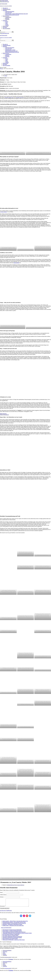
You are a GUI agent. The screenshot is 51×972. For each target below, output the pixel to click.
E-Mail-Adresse (3, 894)
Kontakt (4, 953)
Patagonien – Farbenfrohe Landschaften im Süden (12, 924)
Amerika (7, 24)
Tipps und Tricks (8, 12)
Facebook (11, 959)
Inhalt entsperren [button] (3, 413)
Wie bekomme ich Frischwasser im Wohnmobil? (11, 929)
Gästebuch (5, 955)
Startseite (1, 68)
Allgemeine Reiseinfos (9, 11)
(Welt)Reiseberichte (6, 9)
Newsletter (5, 27)
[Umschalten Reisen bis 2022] (21, 53)
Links (4, 952)
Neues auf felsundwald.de (6, 927)
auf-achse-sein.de (7, 957)
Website (1, 897)
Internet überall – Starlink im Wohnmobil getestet (12, 930)
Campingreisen (8, 17)
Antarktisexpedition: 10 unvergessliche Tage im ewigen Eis (14, 923)
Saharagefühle (16, 262)
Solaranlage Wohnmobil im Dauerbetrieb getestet (12, 937)
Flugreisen (7, 19)
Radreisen (7, 18)
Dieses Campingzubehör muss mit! (12, 14)
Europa (6, 21)
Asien (6, 22)
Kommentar (2, 906)
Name (1, 892)
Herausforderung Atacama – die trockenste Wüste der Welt (14, 922)
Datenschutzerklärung (7, 950)
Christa (5, 75)
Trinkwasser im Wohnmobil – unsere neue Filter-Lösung (13, 939)
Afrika (6, 23)
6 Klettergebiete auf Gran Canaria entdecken (15, 884)
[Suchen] (0, 30)
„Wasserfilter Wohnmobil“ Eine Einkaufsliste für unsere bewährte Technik (17, 933)
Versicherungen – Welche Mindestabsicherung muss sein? (16, 13)
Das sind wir (5, 8)
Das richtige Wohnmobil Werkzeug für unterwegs (12, 936)
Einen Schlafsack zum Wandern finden (10, 938)
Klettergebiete (5, 26)
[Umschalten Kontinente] (21, 57)
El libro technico (3, 211)
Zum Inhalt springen (4, 0)
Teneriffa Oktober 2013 (9, 97)
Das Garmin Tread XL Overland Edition (10, 935)
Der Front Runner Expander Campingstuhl (10, 934)
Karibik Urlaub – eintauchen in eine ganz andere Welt (13, 925)
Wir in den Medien (6, 28)
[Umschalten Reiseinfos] (21, 46)
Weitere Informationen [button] (4, 414)
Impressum (5, 951)
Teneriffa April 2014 (20, 97)
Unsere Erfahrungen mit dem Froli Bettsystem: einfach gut (13, 931)
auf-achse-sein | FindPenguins (6, 910)
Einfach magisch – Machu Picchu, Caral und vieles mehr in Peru (15, 921)
